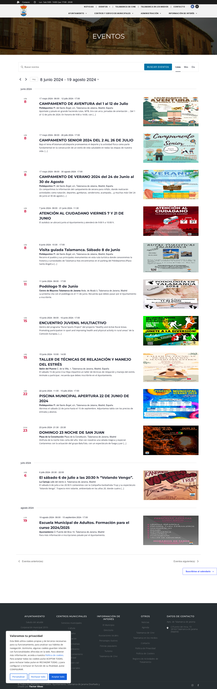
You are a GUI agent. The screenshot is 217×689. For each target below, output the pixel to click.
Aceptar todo (58, 676)
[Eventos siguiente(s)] (26, 79)
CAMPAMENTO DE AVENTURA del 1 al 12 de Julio (83, 104)
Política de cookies (54, 655)
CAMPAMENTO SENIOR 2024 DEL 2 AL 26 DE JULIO (86, 140)
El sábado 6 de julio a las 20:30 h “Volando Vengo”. (86, 477)
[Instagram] (197, 6)
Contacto (179, 6)
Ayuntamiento (76, 13)
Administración (149, 13)
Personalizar (18, 676)
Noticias (89, 6)
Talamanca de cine (125, 6)
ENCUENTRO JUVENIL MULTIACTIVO (72, 323)
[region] (38, 657)
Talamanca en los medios (154, 6)
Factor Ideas (36, 686)
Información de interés (181, 13)
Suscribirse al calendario (198, 571)
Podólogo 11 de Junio (58, 286)
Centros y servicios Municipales (112, 13)
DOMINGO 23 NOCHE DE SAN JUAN (71, 432)
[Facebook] (192, 6)
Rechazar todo (38, 676)
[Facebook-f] (198, 685)
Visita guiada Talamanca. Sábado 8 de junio (79, 250)
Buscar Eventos (158, 66)
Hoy (34, 79)
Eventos (103, 6)
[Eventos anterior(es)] (20, 79)
